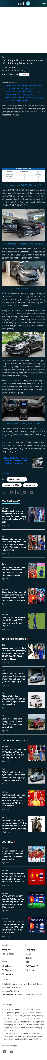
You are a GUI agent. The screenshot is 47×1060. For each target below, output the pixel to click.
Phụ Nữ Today (8, 954)
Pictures (8, 970)
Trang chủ (6, 950)
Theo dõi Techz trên (10, 74)
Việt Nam (5, 508)
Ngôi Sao (29, 958)
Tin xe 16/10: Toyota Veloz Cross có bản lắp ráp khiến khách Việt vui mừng (16, 460)
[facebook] (11, 492)
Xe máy (4, 536)
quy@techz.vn (13, 991)
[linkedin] (31, 492)
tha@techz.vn (36, 994)
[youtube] (24, 492)
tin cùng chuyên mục (14, 639)
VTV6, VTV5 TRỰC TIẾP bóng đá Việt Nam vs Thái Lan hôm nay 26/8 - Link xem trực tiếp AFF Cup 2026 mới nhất (13, 901)
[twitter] (4, 492)
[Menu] (43, 3)
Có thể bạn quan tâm (14, 740)
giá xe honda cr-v (16, 479)
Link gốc (5, 473)
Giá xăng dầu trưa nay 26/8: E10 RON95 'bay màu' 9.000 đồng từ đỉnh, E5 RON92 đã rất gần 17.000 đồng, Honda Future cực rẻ (14, 544)
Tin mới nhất (11, 501)
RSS (27, 962)
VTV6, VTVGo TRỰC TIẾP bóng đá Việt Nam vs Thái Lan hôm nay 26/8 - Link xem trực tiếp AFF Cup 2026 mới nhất (13, 927)
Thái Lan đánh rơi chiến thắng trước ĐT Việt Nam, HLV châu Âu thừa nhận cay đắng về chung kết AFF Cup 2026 (14, 516)
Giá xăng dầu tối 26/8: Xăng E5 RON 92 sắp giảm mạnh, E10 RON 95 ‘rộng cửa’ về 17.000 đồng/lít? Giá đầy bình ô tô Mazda (14, 653)
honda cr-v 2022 (12, 485)
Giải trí (4, 564)
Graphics (9, 974)
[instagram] (18, 492)
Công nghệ (30, 950)
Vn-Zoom (29, 970)
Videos (8, 966)
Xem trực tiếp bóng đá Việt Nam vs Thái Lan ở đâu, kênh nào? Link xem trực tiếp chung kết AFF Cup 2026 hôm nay (13, 800)
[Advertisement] (23, 143)
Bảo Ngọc (12, 67)
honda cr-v (30, 485)
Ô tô (3, 57)
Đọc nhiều (8, 842)
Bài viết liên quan (9, 82)
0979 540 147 (16, 987)
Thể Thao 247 (31, 966)
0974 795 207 (23, 994)
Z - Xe (28, 954)
